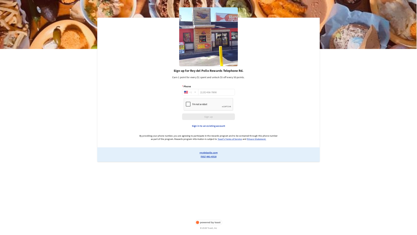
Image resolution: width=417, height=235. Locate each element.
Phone (186, 86)
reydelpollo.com (209, 152)
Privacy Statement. (256, 139)
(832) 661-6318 (208, 156)
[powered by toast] (208, 222)
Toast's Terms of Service (230, 139)
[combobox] (190, 92)
